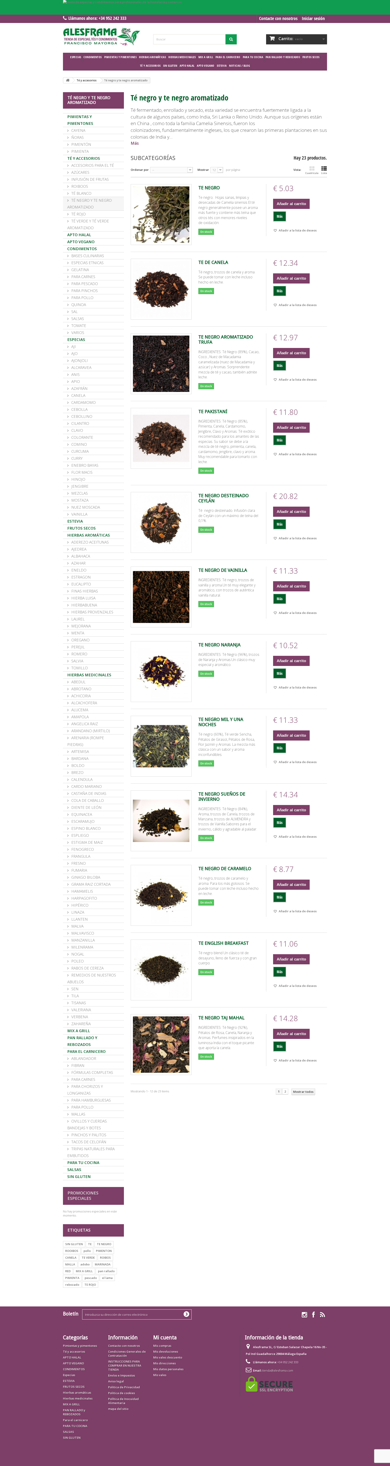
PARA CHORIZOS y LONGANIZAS (85, 1090)
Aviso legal (116, 1381)
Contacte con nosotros (278, 18)
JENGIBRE (79, 486)
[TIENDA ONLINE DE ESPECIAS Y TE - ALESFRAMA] (104, 36)
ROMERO (78, 653)
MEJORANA (80, 626)
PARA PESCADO (84, 283)
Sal (74, 311)
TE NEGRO (104, 1244)
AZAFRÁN (79, 388)
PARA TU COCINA (253, 57)
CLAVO (76, 430)
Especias (75, 57)
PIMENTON (104, 1251)
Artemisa (79, 751)
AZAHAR (78, 563)
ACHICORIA (80, 695)
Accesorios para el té (92, 165)
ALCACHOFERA (83, 702)
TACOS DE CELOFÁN (88, 1141)
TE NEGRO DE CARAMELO (224, 868)
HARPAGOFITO (83, 898)
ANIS (75, 374)
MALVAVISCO (82, 933)
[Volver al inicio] (67, 80)
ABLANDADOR (83, 1058)
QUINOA (78, 304)
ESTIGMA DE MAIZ (86, 842)
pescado (91, 1278)
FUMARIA (78, 870)
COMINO (78, 444)
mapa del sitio (118, 1409)
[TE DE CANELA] (161, 289)
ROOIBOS (71, 1251)
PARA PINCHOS (84, 290)
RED (68, 1271)
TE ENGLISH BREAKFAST (223, 943)
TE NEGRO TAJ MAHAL (221, 1017)
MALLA (70, 1264)
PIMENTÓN (80, 144)
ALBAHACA (80, 556)
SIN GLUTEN (170, 66)
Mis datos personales (168, 1369)
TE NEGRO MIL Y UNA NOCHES (220, 722)
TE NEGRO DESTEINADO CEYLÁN (223, 498)
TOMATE (78, 325)
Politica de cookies (121, 1393)
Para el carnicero (228, 57)
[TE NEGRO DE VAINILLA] (161, 597)
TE (90, 1244)
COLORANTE (81, 437)
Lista (324, 173)
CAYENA (77, 130)
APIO (75, 381)
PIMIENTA (79, 151)
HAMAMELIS (81, 891)
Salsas (77, 318)
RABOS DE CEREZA (87, 968)
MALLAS (77, 1114)
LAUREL (77, 619)
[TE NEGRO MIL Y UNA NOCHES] (161, 746)
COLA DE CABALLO (87, 800)
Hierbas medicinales (182, 57)
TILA (74, 995)
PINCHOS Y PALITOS (88, 1134)
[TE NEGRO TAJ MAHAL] (161, 1044)
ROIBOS (105, 1258)
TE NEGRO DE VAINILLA (222, 570)
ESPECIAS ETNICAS (87, 262)
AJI (73, 346)
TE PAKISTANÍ (212, 411)
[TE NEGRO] (161, 214)
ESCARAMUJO (82, 821)
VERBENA (79, 1016)
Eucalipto (80, 584)
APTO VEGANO (205, 66)
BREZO (77, 772)
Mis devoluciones (165, 1351)
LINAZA (77, 912)
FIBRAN (77, 1065)
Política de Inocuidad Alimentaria (123, 1401)
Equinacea (81, 814)
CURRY (76, 458)
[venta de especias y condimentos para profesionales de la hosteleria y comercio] (195, 7)
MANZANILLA (82, 940)
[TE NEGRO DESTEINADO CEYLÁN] (161, 522)
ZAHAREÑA (80, 1023)
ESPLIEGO (79, 835)
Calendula (81, 779)
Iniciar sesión (313, 18)
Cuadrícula (311, 173)
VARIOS (77, 332)
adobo (85, 1264)
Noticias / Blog (239, 66)
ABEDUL (78, 681)
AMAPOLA (79, 716)
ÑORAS (77, 137)
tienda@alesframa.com (277, 1370)
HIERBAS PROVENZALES (91, 612)
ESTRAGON (80, 577)
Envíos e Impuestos (121, 1375)
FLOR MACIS (81, 472)
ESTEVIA (222, 66)
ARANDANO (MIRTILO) (90, 730)
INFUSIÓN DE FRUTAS (89, 179)
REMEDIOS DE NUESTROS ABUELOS (91, 978)
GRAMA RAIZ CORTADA (90, 884)
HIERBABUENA (83, 605)
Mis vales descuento (167, 1357)
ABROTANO (80, 688)
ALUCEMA (79, 709)
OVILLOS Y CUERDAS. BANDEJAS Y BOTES (87, 1124)
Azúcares (79, 172)
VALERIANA (80, 1009)
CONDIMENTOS (93, 57)
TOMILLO (79, 667)
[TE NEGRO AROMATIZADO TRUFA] (161, 364)
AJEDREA (78, 549)
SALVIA (76, 660)
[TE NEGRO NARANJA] (161, 671)
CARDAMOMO (83, 402)
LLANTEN (79, 919)
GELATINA (79, 269)
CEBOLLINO (81, 416)
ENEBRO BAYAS (84, 465)
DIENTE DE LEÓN (86, 807)
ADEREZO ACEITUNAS (89, 542)
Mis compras (162, 1346)
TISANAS (78, 1002)
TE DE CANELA (213, 262)
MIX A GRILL (205, 57)
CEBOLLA (79, 409)
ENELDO (78, 570)
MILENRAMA (81, 947)
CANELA (77, 395)
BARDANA (79, 758)
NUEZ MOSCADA (85, 507)
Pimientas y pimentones (120, 57)
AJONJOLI (79, 360)
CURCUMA (79, 451)
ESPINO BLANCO (85, 828)
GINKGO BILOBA (85, 877)
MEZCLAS (79, 493)
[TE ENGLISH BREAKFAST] (161, 970)
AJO (74, 353)
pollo (87, 1251)
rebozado (72, 1285)
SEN (74, 988)
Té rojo (78, 214)
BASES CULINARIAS (87, 255)
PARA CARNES (82, 276)
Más (135, 143)
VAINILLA (78, 514)
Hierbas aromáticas (152, 57)
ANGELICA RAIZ (84, 723)
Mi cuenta (165, 1337)
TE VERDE (88, 1258)
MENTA (77, 633)
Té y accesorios (150, 66)
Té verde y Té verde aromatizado (88, 224)
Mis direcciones (164, 1363)
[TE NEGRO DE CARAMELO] (161, 895)
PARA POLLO (81, 297)
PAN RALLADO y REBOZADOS (283, 57)
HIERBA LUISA (82, 598)
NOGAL (77, 954)
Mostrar (203, 170)
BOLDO (77, 765)
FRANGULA (80, 856)
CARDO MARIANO (86, 786)
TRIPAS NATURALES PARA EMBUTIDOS (91, 1152)
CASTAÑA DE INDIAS (88, 793)
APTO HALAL (187, 66)
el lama (107, 1278)
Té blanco (80, 193)
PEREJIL (77, 647)
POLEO (77, 961)
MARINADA (103, 1264)
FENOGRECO (82, 849)
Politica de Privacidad (124, 1387)
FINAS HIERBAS (84, 591)
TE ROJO (90, 1285)
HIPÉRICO (79, 905)
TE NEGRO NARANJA (219, 644)
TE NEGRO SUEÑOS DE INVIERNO (221, 796)
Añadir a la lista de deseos (297, 230)
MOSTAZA (79, 500)
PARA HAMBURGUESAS (90, 1100)
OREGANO (80, 640)
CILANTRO (79, 423)
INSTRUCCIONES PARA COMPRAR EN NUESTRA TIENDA (124, 1365)
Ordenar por (140, 170)
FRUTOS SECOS (311, 57)
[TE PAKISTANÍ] (161, 438)
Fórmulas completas (91, 1072)
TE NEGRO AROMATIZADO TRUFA (225, 339)
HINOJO (77, 479)
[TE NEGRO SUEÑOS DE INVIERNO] (161, 821)
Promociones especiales (82, 1195)
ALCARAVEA (80, 367)
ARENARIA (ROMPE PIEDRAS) (85, 741)
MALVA (77, 926)
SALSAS (74, 1169)
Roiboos (79, 186)
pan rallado (106, 1271)
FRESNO (78, 863)
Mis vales (159, 1375)
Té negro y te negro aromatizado (89, 204)
